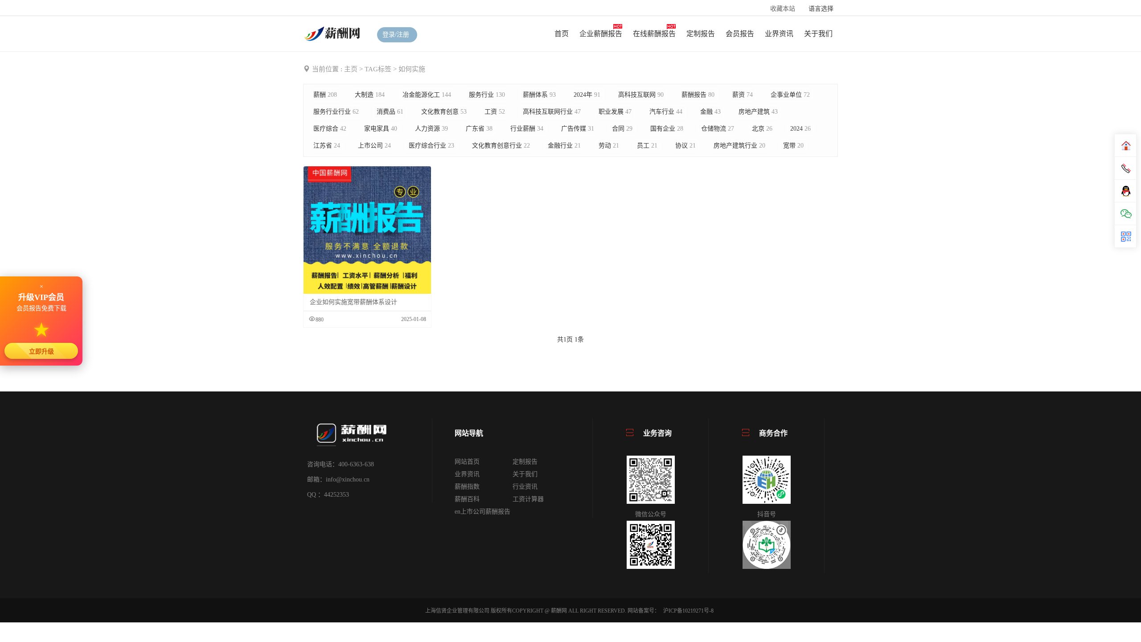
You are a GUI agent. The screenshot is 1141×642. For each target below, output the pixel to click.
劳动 (609, 145)
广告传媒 (577, 128)
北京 (762, 128)
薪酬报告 (697, 94)
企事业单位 (790, 94)
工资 (494, 111)
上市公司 (374, 145)
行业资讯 (525, 486)
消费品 (390, 111)
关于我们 (818, 33)
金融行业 (564, 145)
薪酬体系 (539, 94)
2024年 (587, 94)
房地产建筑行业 (739, 145)
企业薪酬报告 (600, 33)
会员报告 (740, 33)
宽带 (793, 145)
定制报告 (700, 33)
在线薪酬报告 (654, 33)
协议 (685, 145)
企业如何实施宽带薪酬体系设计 (353, 302)
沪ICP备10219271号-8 (688, 611)
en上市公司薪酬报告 (482, 511)
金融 (710, 111)
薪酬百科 (467, 499)
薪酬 (325, 94)
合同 (622, 128)
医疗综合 (329, 128)
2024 (800, 128)
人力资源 (431, 128)
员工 (647, 145)
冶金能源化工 (426, 94)
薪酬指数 (467, 486)
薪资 (742, 94)
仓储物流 (717, 128)
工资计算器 (528, 499)
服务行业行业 (336, 111)
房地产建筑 (758, 111)
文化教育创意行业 (501, 145)
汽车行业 (665, 111)
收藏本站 (782, 8)
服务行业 (487, 94)
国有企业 (666, 128)
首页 (561, 33)
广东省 (479, 128)
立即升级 (41, 351)
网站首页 (467, 461)
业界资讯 (779, 33)
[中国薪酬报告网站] (333, 33)
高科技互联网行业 (552, 111)
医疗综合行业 (431, 145)
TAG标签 (378, 69)
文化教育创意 (444, 111)
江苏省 (326, 145)
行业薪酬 (526, 128)
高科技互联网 (641, 94)
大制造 (370, 94)
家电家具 (380, 128)
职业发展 (615, 111)
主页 (350, 69)
